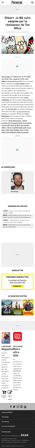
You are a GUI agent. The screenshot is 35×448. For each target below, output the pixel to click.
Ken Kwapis (5, 77)
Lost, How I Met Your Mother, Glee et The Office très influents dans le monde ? (16, 130)
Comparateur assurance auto (9, 438)
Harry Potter (27, 100)
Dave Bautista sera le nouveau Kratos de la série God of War (16, 226)
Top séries (5, 417)
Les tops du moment (8, 426)
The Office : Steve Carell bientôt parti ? (15, 126)
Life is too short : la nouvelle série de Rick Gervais (16, 124)
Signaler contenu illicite (17, 446)
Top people (5, 421)
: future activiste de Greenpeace (14, 122)
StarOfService (25, 440)
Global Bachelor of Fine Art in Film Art (11, 440)
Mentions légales (5, 446)
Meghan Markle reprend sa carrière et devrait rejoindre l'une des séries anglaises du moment (17, 216)
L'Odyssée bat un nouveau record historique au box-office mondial (16, 221)
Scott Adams (20, 84)
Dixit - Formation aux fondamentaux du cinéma (13, 442)
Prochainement (7, 412)
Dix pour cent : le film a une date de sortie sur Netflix (16, 212)
